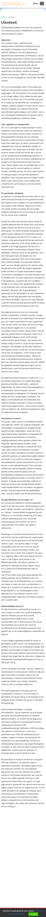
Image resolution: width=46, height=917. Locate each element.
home (4, 17)
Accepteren (33, 914)
